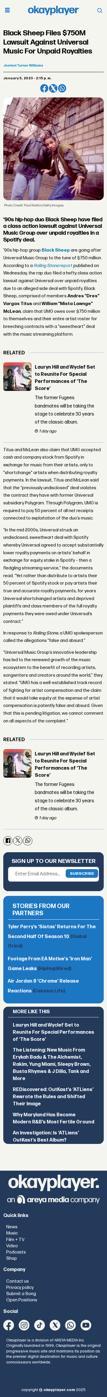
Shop (11, 1258)
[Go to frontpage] (53, 10)
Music (12, 1233)
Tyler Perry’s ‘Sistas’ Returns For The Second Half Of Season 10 (52, 936)
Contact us (17, 1281)
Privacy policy (20, 1287)
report (53, 266)
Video (12, 1246)
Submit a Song (21, 1294)
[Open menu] (7, 10)
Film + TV (15, 1240)
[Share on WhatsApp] (62, 88)
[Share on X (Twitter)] (53, 88)
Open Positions (21, 1300)
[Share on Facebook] (44, 88)
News (12, 1227)
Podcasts (16, 1252)
